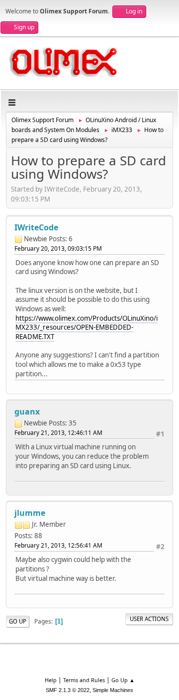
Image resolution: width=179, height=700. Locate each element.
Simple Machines (112, 690)
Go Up (17, 621)
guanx (27, 411)
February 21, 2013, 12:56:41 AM (58, 545)
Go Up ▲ (123, 680)
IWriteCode (36, 227)
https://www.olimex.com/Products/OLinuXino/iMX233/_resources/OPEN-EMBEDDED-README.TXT (86, 327)
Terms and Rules (84, 680)
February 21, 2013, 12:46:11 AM (58, 432)
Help (51, 680)
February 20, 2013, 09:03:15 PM (58, 248)
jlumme (29, 512)
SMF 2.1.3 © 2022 (68, 690)
